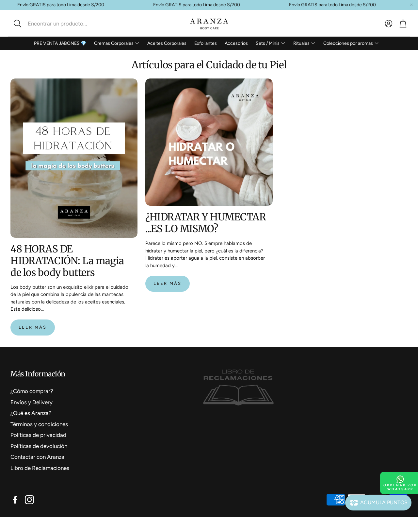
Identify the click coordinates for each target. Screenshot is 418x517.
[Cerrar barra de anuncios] (411, 5)
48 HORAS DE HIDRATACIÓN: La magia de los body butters (67, 261)
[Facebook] (15, 499)
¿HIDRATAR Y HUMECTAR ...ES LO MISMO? (205, 223)
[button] (53, 23)
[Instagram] (29, 499)
